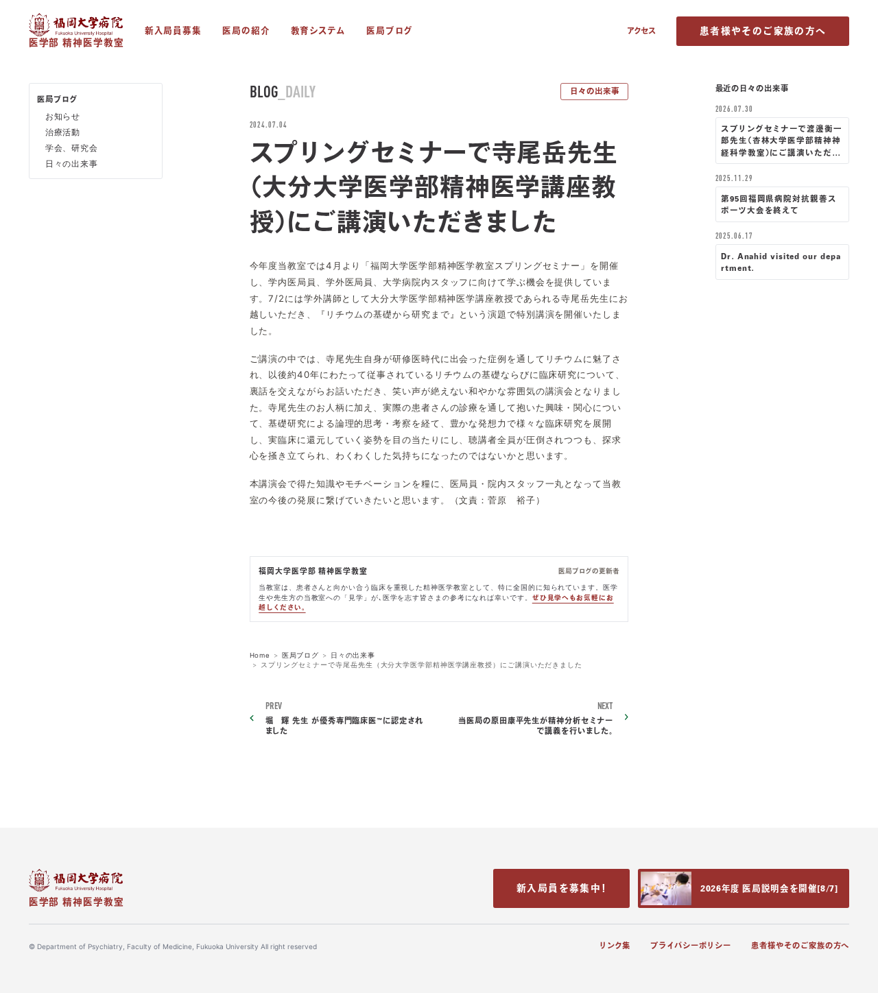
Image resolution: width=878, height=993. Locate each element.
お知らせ (63, 116)
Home (260, 655)
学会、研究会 (71, 148)
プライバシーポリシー (690, 945)
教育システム (318, 30)
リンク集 (615, 945)
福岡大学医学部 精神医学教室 (313, 571)
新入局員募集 (173, 30)
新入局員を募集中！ (561, 888)
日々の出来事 (594, 91)
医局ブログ (390, 30)
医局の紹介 (246, 30)
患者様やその (763, 31)
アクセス (641, 30)
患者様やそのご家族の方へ (800, 945)
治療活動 (63, 132)
